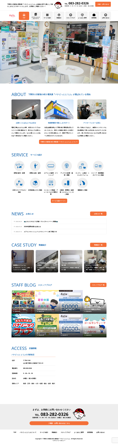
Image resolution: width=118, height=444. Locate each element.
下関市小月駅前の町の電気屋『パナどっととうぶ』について (59, 142)
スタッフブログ (70, 18)
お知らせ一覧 (98, 214)
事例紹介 (24, 269)
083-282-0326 (27, 368)
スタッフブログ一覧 (98, 285)
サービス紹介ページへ (59, 201)
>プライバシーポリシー (59, 440)
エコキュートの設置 (92, 265)
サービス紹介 (47, 18)
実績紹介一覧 (98, 245)
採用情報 (94, 18)
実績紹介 (59, 18)
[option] (59, 52)
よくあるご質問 (82, 18)
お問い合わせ (105, 18)
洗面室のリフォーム (19, 265)
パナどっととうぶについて (35, 17)
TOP (24, 18)
